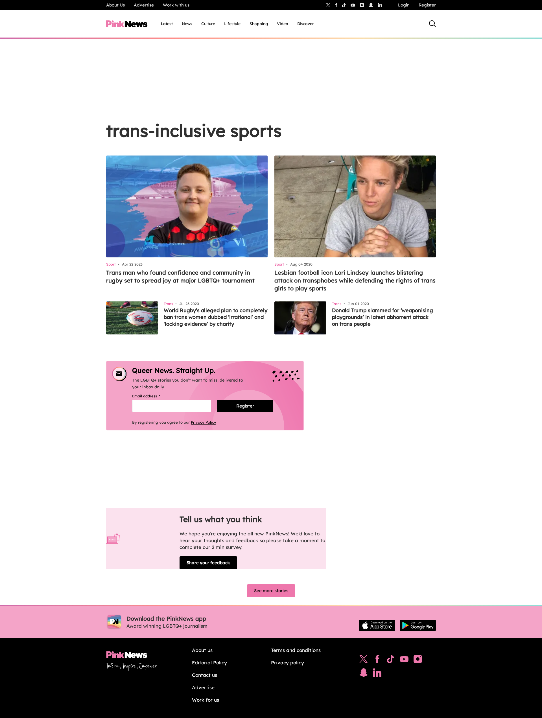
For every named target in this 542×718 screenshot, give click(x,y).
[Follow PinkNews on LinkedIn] (379, 5)
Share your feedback (208, 562)
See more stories (271, 590)
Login (404, 5)
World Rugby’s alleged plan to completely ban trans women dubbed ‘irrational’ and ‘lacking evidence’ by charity (215, 317)
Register (427, 5)
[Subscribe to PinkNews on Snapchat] (363, 674)
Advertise (144, 5)
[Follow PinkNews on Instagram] (417, 660)
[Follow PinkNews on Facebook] (377, 660)
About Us (115, 5)
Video (282, 23)
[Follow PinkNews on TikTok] (390, 660)
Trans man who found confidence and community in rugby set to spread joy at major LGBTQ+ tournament (180, 276)
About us (202, 650)
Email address (153, 396)
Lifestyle (232, 23)
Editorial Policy (209, 663)
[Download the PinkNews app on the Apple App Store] (377, 625)
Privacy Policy (203, 422)
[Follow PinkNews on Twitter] (363, 660)
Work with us (176, 5)
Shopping (259, 23)
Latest (167, 23)
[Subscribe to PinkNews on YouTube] (404, 660)
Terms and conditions (296, 650)
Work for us (205, 700)
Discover (305, 23)
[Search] (432, 23)
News (187, 23)
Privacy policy (287, 663)
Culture (208, 23)
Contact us (204, 675)
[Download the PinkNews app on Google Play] (418, 625)
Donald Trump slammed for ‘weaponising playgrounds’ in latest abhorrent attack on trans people (382, 317)
